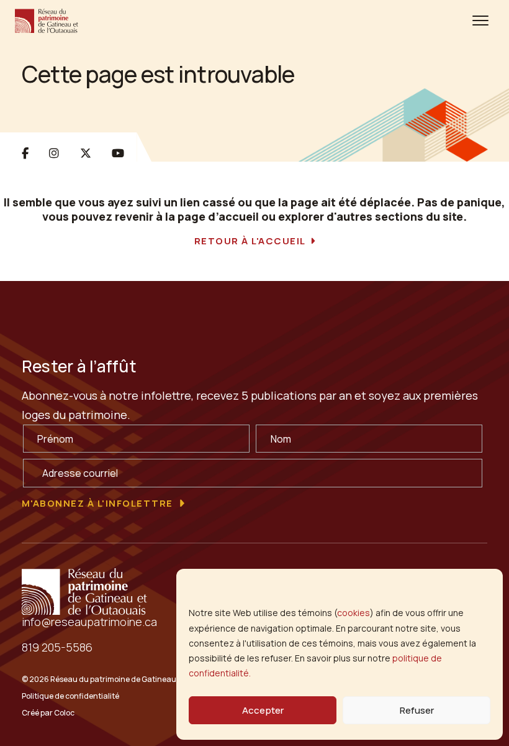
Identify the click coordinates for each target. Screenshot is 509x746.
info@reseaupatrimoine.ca (89, 621)
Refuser (417, 710)
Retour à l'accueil (250, 241)
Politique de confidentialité (70, 696)
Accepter (263, 710)
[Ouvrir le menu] (480, 20)
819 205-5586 (57, 647)
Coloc (64, 712)
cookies (353, 613)
